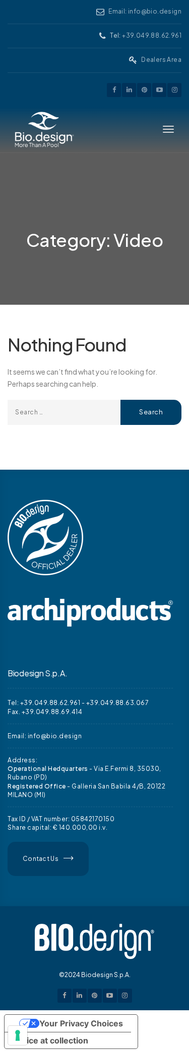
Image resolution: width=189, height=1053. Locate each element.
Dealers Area (161, 59)
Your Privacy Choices (81, 1023)
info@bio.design (55, 736)
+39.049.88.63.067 (117, 703)
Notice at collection (50, 1040)
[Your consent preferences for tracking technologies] (17, 1035)
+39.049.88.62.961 (151, 35)
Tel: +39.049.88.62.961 (44, 703)
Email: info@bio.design (144, 11)
